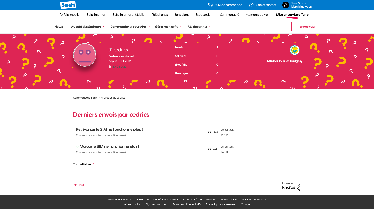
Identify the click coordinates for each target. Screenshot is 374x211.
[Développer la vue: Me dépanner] (210, 27)
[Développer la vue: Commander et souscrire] (149, 27)
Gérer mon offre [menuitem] (166, 27)
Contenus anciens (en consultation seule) (101, 135)
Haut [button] (81, 185)
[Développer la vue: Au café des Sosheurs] (104, 27)
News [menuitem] (59, 27)
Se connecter (307, 26)
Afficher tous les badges (284, 61)
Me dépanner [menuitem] (197, 27)
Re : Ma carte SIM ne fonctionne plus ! (109, 129)
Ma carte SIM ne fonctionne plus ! (109, 146)
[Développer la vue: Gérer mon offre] (181, 27)
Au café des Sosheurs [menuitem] (86, 27)
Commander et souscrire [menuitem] (128, 27)
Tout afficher (82, 164)
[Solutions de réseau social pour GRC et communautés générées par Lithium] (291, 186)
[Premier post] (295, 50)
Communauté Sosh (85, 97)
